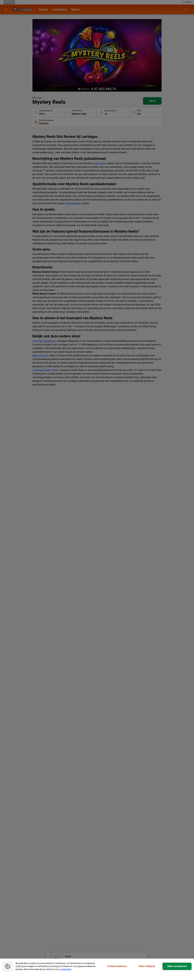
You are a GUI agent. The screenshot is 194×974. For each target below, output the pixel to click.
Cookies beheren (117, 966)
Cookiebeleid (65, 969)
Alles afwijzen (147, 966)
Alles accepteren (177, 966)
